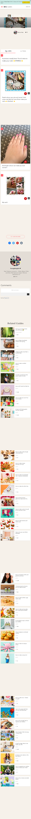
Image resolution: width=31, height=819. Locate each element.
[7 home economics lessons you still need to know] (7, 590)
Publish (28, 294)
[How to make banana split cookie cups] (7, 524)
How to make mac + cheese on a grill (21, 698)
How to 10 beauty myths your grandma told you (22, 575)
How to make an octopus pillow (21, 644)
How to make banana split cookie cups (21, 521)
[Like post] (11, 236)
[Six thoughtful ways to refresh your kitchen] (7, 624)
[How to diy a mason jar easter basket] (7, 781)
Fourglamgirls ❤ (15, 268)
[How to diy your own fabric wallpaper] (7, 536)
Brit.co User (20, 32)
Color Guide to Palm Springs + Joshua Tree (22, 732)
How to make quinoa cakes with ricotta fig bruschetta (21, 610)
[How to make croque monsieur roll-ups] (7, 467)
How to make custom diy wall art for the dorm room (22, 510)
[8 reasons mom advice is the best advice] (7, 758)
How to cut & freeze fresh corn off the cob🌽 (21, 329)
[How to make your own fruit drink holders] (7, 401)
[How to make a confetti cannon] (7, 367)
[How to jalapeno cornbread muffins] (7, 635)
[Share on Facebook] (9, 243)
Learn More (26, 2)
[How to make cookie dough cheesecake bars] (7, 455)
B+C (17, 343)
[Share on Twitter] (13, 243)
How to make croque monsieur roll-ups (20, 464)
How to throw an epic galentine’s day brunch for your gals (21, 499)
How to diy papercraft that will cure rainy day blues (21, 709)
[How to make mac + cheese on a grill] (7, 701)
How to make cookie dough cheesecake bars (21, 452)
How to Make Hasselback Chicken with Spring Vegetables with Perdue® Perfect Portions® (21, 342)
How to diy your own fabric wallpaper (21, 533)
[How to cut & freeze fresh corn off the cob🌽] (7, 332)
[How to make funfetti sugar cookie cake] (7, 601)
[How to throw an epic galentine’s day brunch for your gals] (7, 501)
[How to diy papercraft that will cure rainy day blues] (7, 713)
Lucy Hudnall (19, 332)
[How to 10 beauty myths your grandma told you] (7, 578)
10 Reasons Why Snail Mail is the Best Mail (21, 352)
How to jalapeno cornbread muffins (21, 632)
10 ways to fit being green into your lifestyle (21, 410)
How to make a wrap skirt (21, 655)
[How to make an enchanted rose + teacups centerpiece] (7, 478)
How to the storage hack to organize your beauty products (21, 721)
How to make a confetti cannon (20, 364)
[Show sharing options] (29, 93)
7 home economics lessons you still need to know (21, 587)
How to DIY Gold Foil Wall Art (22, 386)
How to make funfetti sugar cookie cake (21, 598)
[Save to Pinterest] (17, 243)
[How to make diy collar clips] (7, 490)
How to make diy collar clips (21, 486)
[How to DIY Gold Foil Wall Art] (7, 390)
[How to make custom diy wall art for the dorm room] (7, 513)
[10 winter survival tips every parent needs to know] (7, 378)
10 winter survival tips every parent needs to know (21, 375)
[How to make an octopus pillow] (7, 647)
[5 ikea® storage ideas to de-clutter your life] (7, 747)
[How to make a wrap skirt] (7, 658)
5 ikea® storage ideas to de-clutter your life (21, 744)
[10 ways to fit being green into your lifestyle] (7, 413)
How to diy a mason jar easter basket (22, 778)
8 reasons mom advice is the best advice (21, 755)
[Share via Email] (21, 243)
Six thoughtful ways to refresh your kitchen (22, 621)
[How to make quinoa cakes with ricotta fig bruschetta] (7, 613)
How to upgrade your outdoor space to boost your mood (22, 767)
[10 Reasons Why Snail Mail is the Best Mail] (7, 355)
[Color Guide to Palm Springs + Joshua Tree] (7, 735)
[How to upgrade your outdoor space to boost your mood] (7, 770)
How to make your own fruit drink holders (21, 398)
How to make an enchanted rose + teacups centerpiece (21, 475)
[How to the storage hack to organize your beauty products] (7, 724)
